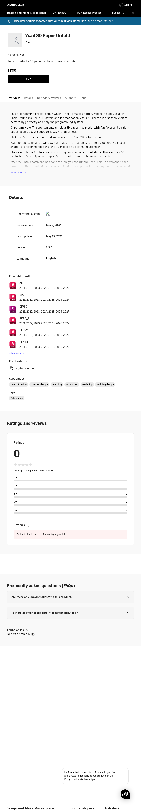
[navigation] (70, 13)
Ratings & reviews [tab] (49, 98)
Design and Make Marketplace (27, 13)
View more (17, 172)
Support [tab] (70, 98)
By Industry (59, 12)
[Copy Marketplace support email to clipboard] (33, 634)
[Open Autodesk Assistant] (125, 794)
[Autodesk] (16, 5)
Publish (116, 12)
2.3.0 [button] (49, 247)
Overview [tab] (13, 98)
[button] (70, 597)
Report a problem (18, 634)
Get (28, 79)
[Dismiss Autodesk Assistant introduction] (124, 772)
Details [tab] (28, 98)
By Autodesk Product (89, 12)
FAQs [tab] (83, 98)
